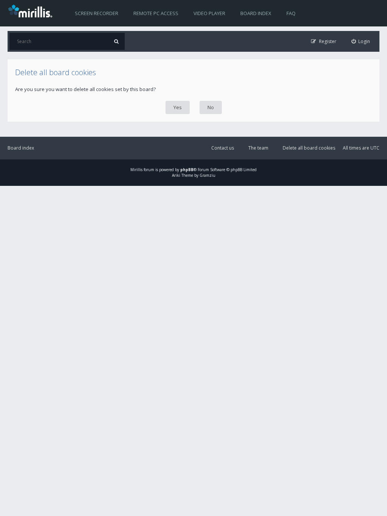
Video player (209, 13)
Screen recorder (96, 13)
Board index (255, 13)
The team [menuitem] (258, 148)
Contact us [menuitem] (222, 148)
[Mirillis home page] (32, 10)
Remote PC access (155, 13)
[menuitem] (361, 41)
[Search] (116, 41)
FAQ (291, 13)
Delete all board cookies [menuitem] (309, 148)
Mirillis (136, 169)
